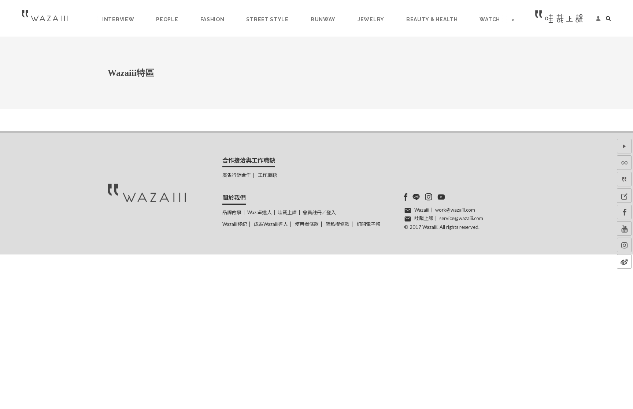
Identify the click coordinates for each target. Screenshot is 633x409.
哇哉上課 (287, 212)
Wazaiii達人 (259, 212)
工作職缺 (267, 175)
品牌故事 (231, 212)
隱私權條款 (337, 224)
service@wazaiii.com (461, 218)
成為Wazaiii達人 (271, 224)
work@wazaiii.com (455, 210)
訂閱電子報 (368, 224)
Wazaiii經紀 (234, 224)
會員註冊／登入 (319, 212)
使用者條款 (307, 224)
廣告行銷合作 (236, 175)
